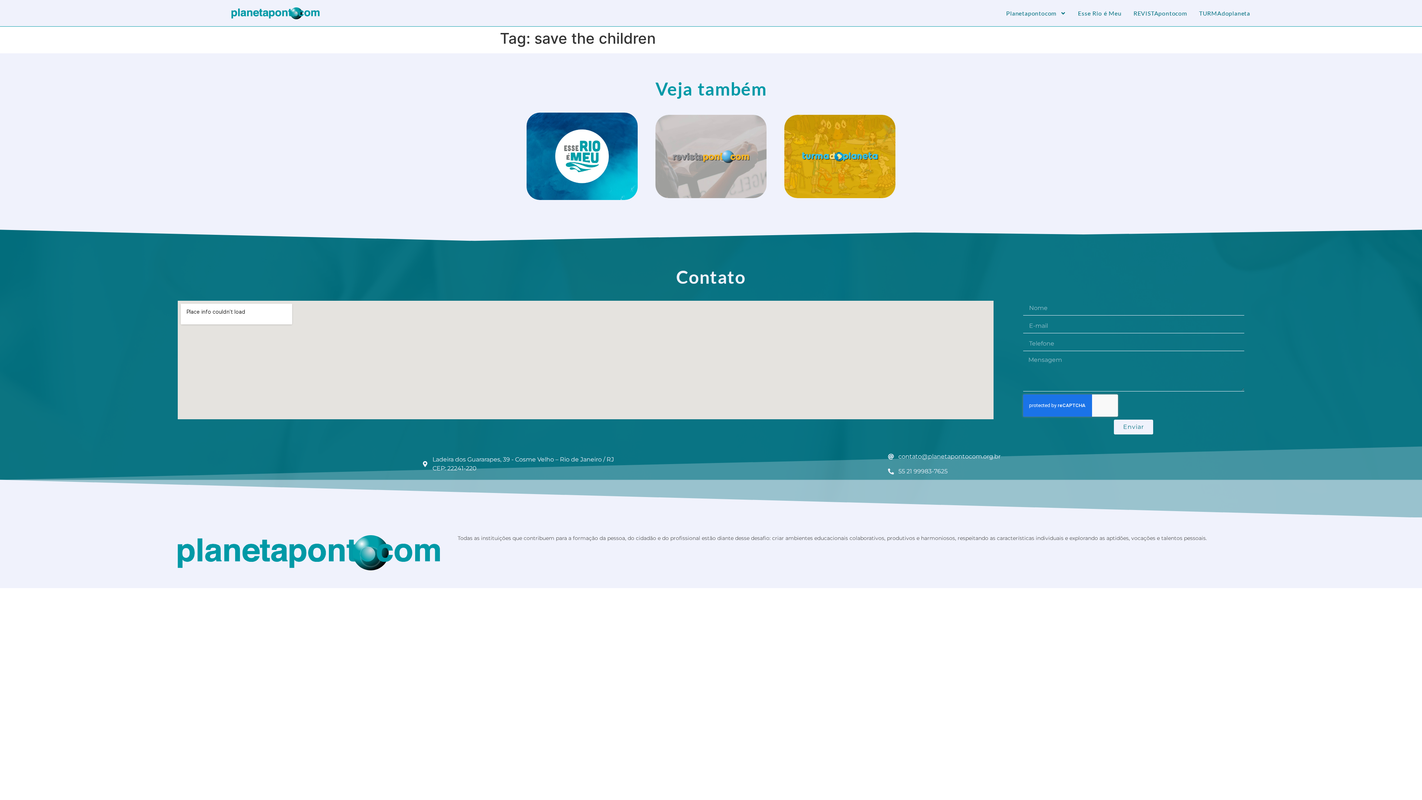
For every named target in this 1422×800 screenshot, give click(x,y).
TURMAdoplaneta (1224, 13)
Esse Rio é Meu (1100, 13)
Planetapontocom (1031, 13)
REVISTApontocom (1160, 13)
